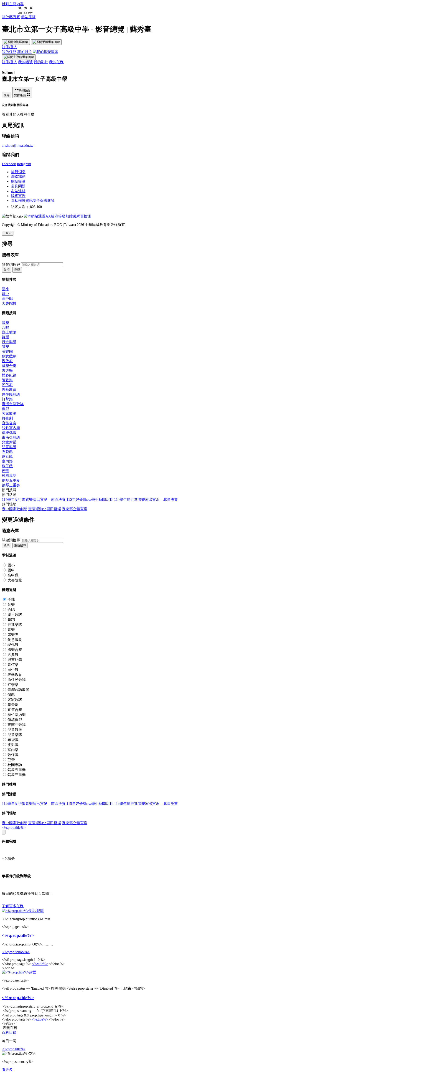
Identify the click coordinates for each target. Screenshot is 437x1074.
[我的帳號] (45, 52)
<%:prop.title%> (13, 827)
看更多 (7, 1069)
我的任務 (9, 52)
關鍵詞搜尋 (11, 264)
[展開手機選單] (46, 42)
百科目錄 (9, 1032)
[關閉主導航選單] (19, 57)
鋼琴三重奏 (11, 485)
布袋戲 (7, 452)
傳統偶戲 (9, 433)
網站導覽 (28, 17)
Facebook (9, 164)
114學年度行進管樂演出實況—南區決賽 (34, 499)
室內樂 (7, 461)
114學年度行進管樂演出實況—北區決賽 (146, 499)
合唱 (5, 327)
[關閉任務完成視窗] (3, 832)
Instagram (24, 164)
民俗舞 (7, 385)
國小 (5, 289)
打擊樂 (7, 399)
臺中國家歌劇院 (14, 509)
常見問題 (18, 186)
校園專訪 (9, 476)
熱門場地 (9, 504)
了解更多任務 (13, 906)
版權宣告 (18, 196)
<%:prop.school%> (16, 952)
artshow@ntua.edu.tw (17, 145)
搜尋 (7, 95)
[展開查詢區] (16, 42)
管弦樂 (7, 380)
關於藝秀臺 (11, 17)
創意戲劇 (9, 356)
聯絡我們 (18, 177)
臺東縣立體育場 (74, 509)
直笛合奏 (9, 423)
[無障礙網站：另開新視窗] (57, 216)
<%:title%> (40, 964)
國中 (5, 294)
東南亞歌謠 (11, 437)
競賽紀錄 (9, 375)
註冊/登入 (9, 47)
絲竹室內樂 (11, 428)
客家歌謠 (9, 413)
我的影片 (24, 52)
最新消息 (18, 172)
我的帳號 (25, 62)
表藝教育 (9, 390)
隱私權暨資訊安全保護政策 (33, 200)
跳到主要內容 (13, 4)
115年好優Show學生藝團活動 (89, 499)
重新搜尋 (20, 545)
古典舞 (7, 370)
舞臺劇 (7, 418)
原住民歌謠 (11, 394)
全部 (11, 599)
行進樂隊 (9, 342)
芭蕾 (5, 471)
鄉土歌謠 (9, 332)
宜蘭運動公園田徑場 (44, 509)
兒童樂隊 (9, 447)
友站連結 (18, 191)
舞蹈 (5, 337)
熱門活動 (9, 495)
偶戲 (5, 409)
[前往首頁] (17, 13)
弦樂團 (7, 351)
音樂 (5, 323)
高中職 (7, 299)
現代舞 (7, 361)
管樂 (5, 347)
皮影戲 (7, 456)
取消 (7, 269)
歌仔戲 (7, 466)
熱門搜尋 (9, 490)
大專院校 (9, 303)
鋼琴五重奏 (11, 480)
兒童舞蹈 (9, 442)
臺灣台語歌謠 (13, 404)
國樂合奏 (9, 366)
